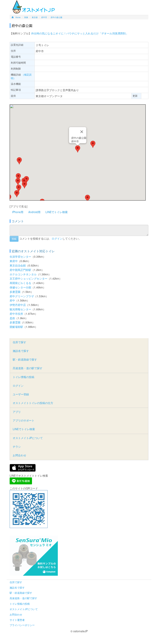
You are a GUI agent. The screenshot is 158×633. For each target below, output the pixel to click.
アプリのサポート (23, 420)
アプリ (17, 412)
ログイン (57, 238)
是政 (12, 318)
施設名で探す (21, 351)
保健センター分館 (20, 287)
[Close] (81, 131)
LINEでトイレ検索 (56, 212)
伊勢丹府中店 (18, 305)
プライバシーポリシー (22, 625)
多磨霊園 (15, 292)
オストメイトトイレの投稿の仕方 (33, 403)
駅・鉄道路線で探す (25, 359)
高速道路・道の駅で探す (27, 368)
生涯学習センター (20, 256)
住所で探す (19, 342)
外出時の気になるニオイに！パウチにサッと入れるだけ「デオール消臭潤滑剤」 (79, 33)
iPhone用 (17, 212)
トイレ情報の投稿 (23, 377)
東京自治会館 (18, 265)
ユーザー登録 (21, 394)
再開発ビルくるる (20, 283)
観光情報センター (20, 309)
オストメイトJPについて (28, 438)
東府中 (14, 261)
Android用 (34, 212)
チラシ (17, 446)
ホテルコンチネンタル (23, 274)
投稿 (14, 238)
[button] (78, 149)
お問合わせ (19, 455)
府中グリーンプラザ (22, 296)
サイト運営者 (17, 620)
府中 (12, 300)
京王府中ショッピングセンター (28, 278)
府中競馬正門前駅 (20, 270)
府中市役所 (16, 314)
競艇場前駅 (16, 327)
